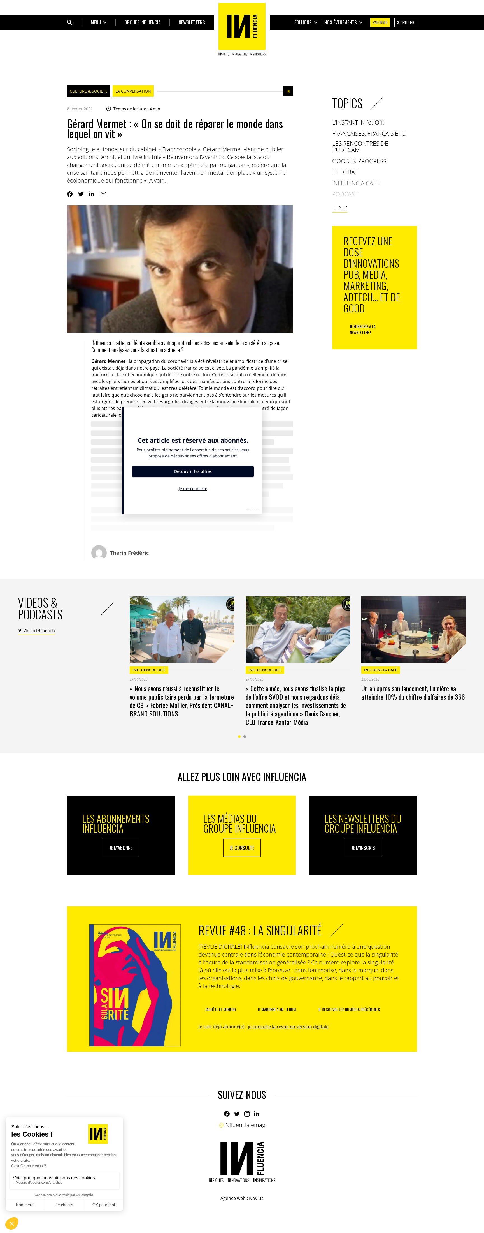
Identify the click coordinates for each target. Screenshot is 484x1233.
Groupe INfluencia (142, 22)
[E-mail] (103, 194)
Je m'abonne (120, 847)
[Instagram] (247, 1114)
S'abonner (380, 22)
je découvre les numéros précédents (349, 1009)
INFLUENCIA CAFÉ (149, 669)
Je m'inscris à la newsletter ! (363, 329)
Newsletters (192, 22)
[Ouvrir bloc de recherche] (70, 22)
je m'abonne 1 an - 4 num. (277, 1009)
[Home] (242, 29)
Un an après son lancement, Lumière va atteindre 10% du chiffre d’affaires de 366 (413, 692)
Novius (256, 1198)
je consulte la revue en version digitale (288, 1027)
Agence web (233, 1198)
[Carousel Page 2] (244, 736)
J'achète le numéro (220, 1009)
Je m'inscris (363, 847)
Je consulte (242, 847)
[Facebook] (70, 194)
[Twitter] (81, 194)
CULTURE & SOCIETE (89, 91)
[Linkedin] (92, 194)
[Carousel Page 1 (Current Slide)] (239, 736)
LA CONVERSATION (133, 91)
